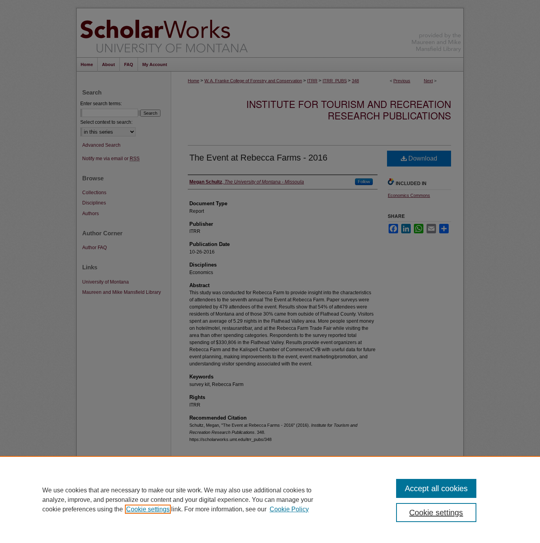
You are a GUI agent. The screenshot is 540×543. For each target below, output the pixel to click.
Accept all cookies (436, 488)
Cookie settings (148, 509)
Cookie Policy (289, 509)
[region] (270, 499)
